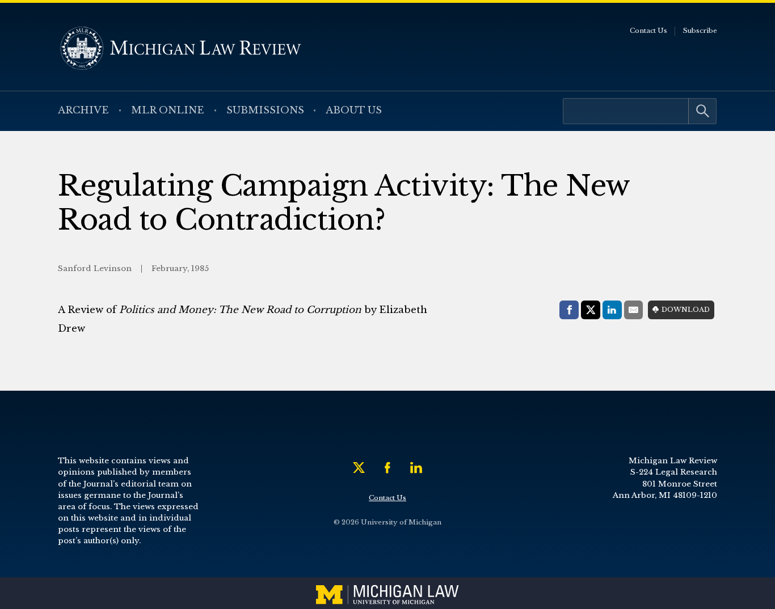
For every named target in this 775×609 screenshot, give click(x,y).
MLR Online (167, 110)
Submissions (265, 110)
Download (686, 310)
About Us (354, 110)
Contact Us (648, 31)
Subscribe (700, 31)
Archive (83, 110)
